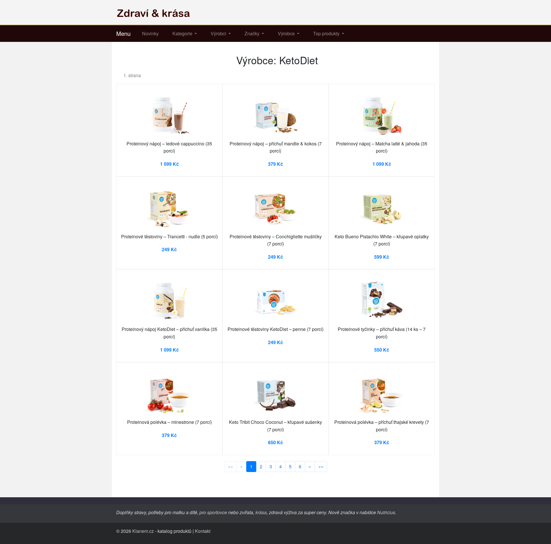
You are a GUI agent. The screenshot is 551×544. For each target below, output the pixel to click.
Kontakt (202, 531)
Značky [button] (253, 33)
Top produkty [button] (327, 33)
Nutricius (386, 512)
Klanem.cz (143, 531)
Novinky (150, 33)
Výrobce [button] (287, 33)
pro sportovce (213, 512)
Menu (123, 33)
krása (261, 512)
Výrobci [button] (219, 33)
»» (320, 466)
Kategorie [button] (182, 33)
